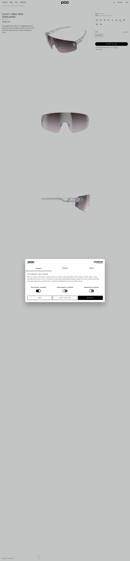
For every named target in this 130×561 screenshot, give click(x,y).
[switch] (64, 290)
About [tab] (91, 268)
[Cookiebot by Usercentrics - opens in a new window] (95, 262)
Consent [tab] (38, 268)
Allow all (90, 297)
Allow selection (65, 297)
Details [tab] (65, 268)
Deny (39, 297)
